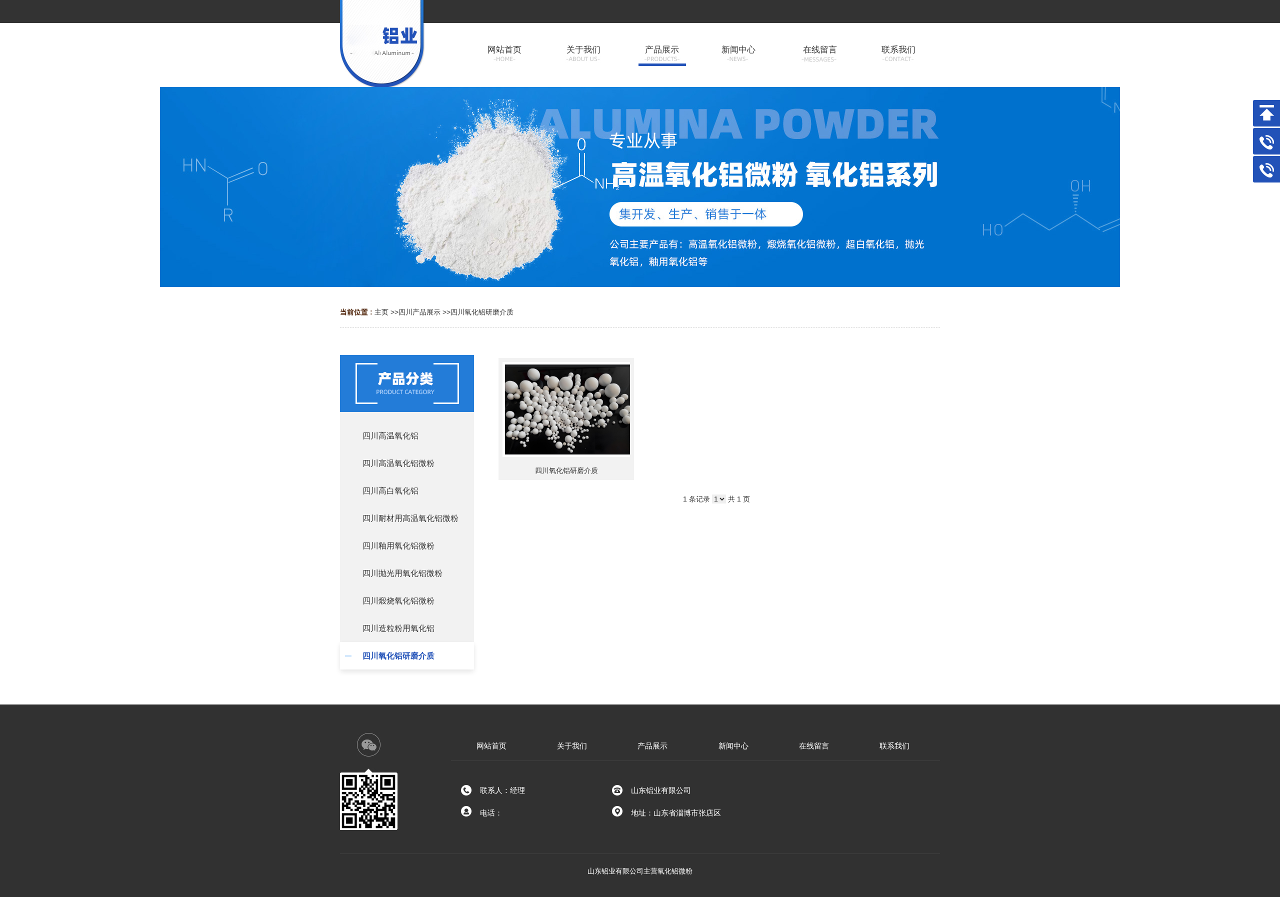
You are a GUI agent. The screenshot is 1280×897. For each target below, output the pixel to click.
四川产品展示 (419, 312)
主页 (381, 312)
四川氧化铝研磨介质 (482, 312)
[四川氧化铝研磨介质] (566, 409)
